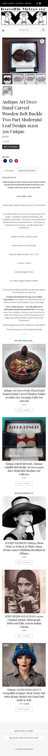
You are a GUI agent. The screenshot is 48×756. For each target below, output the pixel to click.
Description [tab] (9, 170)
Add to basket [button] (24, 410)
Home (4, 3)
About (11, 3)
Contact (20, 3)
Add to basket (11, 147)
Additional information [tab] (27, 170)
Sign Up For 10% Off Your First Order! (24, 738)
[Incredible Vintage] (24, 16)
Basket (28, 3)
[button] (42, 41)
